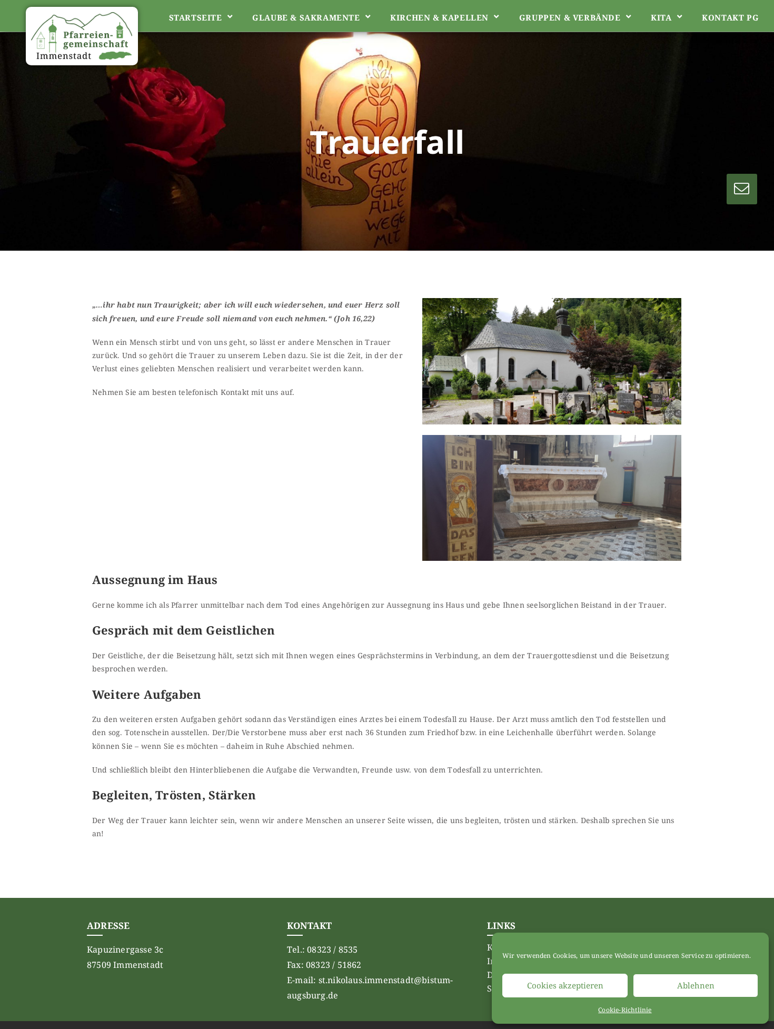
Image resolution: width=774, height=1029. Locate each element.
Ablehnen (696, 985)
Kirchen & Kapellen (439, 17)
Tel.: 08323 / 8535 (322, 949)
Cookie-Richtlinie (624, 1009)
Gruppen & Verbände (570, 17)
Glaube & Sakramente (306, 17)
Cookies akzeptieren (565, 985)
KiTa (661, 17)
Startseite (195, 17)
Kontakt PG (730, 17)
